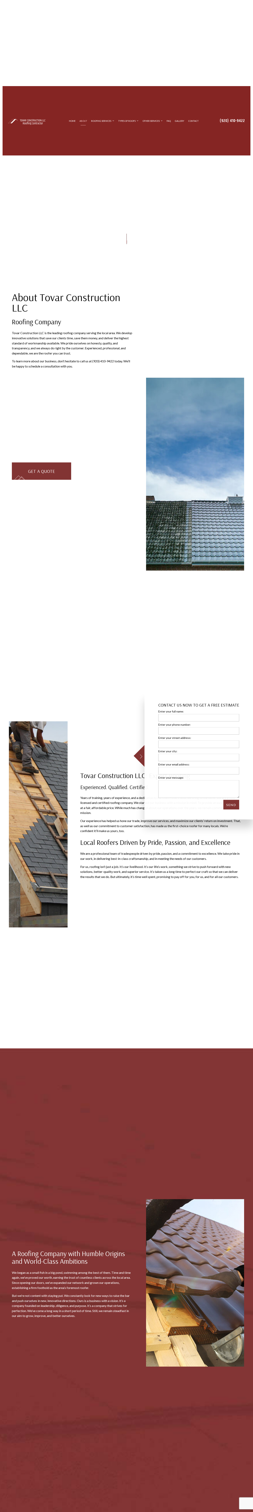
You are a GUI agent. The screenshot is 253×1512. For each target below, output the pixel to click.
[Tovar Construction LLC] (12, 125)
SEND (231, 804)
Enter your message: (171, 777)
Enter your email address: (174, 764)
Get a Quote (41, 480)
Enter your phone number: (174, 724)
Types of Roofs (127, 125)
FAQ (169, 125)
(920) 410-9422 (232, 125)
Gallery (179, 125)
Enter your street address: (174, 737)
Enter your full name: (171, 711)
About (83, 125)
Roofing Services (101, 125)
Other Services (151, 125)
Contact (193, 125)
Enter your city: (167, 751)
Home (72, 125)
